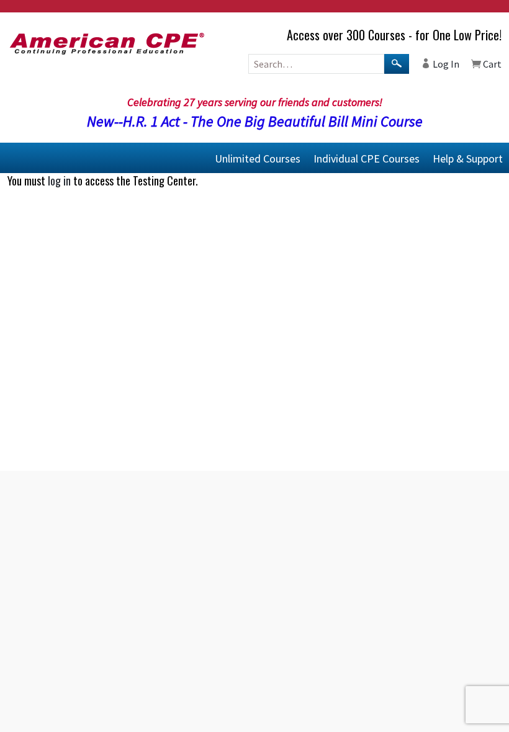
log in (59, 180)
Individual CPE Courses (366, 158)
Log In (445, 64)
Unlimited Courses (257, 158)
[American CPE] (84, 43)
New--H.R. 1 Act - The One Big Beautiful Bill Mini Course (255, 121)
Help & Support (468, 158)
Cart (491, 64)
